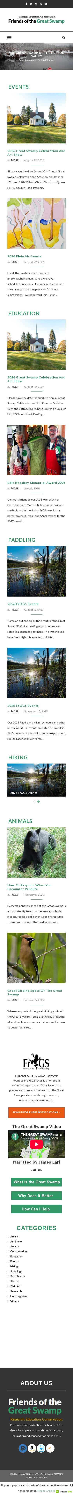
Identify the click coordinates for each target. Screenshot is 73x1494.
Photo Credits (46, 1490)
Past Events (17, 1276)
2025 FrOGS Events (23, 705)
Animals (20, 821)
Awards (15, 1246)
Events (18, 87)
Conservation (18, 1251)
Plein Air (15, 1286)
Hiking (18, 757)
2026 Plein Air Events (24, 256)
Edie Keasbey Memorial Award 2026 (36, 482)
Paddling (21, 540)
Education (24, 313)
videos (14, 1301)
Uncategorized (19, 1296)
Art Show (16, 1241)
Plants (14, 1281)
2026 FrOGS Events (23, 604)
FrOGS (14, 160)
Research (16, 1291)
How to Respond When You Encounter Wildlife (29, 887)
